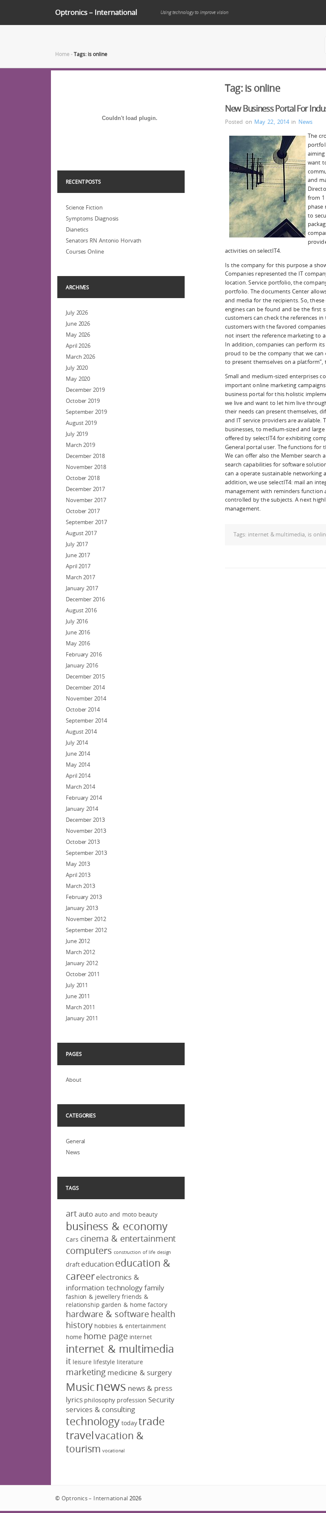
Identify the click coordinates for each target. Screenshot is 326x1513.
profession (131, 1400)
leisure (82, 1362)
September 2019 (86, 412)
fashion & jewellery (93, 1296)
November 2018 (86, 467)
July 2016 (77, 621)
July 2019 (77, 434)
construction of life (134, 1252)
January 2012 (82, 963)
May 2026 (78, 334)
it (68, 1361)
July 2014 (77, 742)
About (74, 1079)
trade (151, 1421)
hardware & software (107, 1314)
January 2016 (82, 665)
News (305, 122)
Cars (72, 1239)
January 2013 (82, 908)
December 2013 (85, 819)
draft (73, 1264)
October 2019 (83, 401)
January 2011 (82, 1018)
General (75, 1141)
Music (80, 1387)
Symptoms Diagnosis (92, 218)
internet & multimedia (276, 534)
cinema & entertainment (128, 1238)
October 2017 (83, 511)
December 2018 (85, 456)
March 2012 (80, 952)
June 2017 (78, 555)
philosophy (99, 1400)
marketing (86, 1372)
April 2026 (78, 345)
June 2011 (78, 996)
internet (140, 1337)
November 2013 (86, 831)
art (71, 1213)
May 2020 (78, 378)
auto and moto (116, 1214)
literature (130, 1362)
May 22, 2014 (271, 122)
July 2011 (77, 985)
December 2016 (85, 599)
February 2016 (84, 654)
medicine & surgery (139, 1372)
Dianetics (77, 229)
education (97, 1264)
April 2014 (78, 775)
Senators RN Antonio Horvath (103, 240)
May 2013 (78, 864)
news (111, 1386)
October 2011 (83, 974)
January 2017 (82, 588)
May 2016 (78, 643)
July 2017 (77, 544)
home (74, 1337)
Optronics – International (96, 12)
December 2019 (85, 390)
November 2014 (86, 698)
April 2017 (78, 566)
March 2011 (80, 1007)
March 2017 (80, 577)
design (164, 1252)
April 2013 (78, 875)
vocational (113, 1451)
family (154, 1287)
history (79, 1325)
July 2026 (77, 312)
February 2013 (84, 897)
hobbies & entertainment (130, 1326)
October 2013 (83, 842)
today (129, 1423)
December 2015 (85, 676)
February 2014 (84, 797)
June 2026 (78, 323)
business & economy (117, 1226)
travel (79, 1435)
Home (62, 53)
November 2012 (86, 919)
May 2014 (78, 764)
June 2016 (78, 632)
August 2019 (81, 423)
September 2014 (86, 720)
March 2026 (80, 356)
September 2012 (86, 930)
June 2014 (78, 753)
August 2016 (81, 610)
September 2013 (86, 853)
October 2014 (83, 709)
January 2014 (82, 808)
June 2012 (78, 941)
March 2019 (80, 445)
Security (161, 1399)
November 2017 (86, 500)
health (163, 1314)
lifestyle (104, 1362)
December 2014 (85, 687)
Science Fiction (84, 207)
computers (89, 1250)
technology (93, 1421)
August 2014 (81, 731)
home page (106, 1336)
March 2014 (80, 786)
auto (86, 1214)
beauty (147, 1214)
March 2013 (80, 886)
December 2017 (85, 489)
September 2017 (86, 522)
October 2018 (83, 478)
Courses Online (85, 251)
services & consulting (100, 1409)
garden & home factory (134, 1305)
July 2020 (77, 367)
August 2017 (81, 533)
